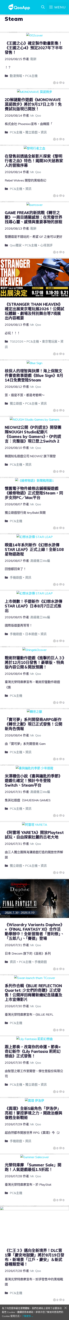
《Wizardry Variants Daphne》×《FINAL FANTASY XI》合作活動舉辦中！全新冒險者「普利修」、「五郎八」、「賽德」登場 (34, 931)
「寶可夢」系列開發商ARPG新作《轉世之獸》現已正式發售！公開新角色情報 (33, 724)
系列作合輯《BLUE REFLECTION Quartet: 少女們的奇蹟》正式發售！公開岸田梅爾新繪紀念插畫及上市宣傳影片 (33, 992)
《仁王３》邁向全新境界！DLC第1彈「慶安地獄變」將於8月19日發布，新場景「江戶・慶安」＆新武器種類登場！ (34, 1257)
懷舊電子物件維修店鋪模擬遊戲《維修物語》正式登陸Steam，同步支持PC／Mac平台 (34, 493)
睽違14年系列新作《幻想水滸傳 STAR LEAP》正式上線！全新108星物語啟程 (34, 549)
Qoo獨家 (16, 245)
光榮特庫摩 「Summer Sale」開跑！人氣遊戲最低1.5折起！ (33, 1167)
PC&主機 (31, 76)
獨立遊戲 (31, 132)
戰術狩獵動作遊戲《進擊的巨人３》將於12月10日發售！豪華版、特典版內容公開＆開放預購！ (34, 662)
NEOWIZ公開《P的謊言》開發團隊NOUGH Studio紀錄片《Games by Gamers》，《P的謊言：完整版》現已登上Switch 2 (33, 434)
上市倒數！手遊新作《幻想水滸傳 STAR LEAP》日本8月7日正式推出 (33, 606)
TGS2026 (16, 341)
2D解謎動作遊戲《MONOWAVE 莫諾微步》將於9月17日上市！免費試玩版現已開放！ (33, 104)
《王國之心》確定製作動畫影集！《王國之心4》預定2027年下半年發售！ (34, 48)
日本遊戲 (31, 634)
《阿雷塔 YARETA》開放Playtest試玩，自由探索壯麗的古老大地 (34, 834)
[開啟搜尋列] (43, 7)
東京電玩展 (49, 341)
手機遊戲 (16, 577)
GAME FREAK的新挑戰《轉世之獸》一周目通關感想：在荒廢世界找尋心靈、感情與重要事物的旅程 (33, 217)
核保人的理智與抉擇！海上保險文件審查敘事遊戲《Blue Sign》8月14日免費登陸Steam (34, 375)
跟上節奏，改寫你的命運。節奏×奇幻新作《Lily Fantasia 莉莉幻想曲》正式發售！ (33, 1051)
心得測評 (46, 245)
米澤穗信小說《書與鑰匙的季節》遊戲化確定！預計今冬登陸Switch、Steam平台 (33, 781)
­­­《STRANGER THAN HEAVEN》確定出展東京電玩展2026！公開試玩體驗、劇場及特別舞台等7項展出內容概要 (34, 311)
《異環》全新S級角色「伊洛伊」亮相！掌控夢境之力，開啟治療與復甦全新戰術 (33, 1113)
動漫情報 (16, 76)
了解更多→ (27, 1316)
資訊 (44, 132)
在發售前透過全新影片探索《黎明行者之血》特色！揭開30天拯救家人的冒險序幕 (34, 161)
